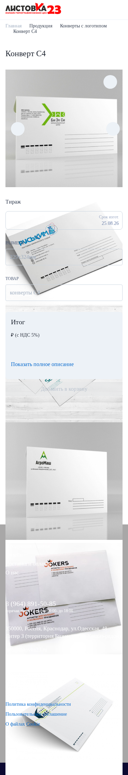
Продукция (40, 25)
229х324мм (23, 257)
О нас (12, 573)
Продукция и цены (27, 546)
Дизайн (14, 555)
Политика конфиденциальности (38, 704)
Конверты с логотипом (83, 25)
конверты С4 (25, 292)
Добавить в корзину (64, 389)
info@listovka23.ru (26, 650)
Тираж (13, 202)
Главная (13, 25)
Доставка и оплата (26, 564)
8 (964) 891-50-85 (30, 603)
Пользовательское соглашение (36, 714)
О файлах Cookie (22, 724)
